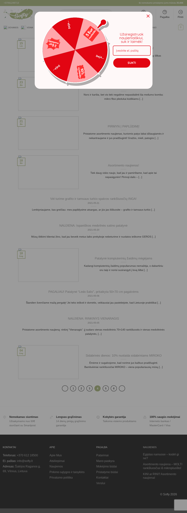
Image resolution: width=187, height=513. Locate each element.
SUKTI (132, 63)
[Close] (148, 16)
